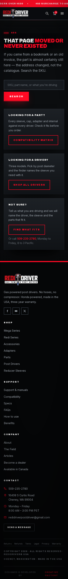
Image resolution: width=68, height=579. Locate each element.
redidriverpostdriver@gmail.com (29, 517)
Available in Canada (16, 469)
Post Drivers (12, 363)
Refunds (18, 544)
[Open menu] (62, 13)
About (7, 442)
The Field (10, 449)
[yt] (16, 311)
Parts (7, 357)
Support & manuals (16, 389)
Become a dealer (15, 462)
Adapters (9, 350)
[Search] (47, 13)
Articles (8, 455)
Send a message (19, 527)
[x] (24, 311)
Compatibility (12, 396)
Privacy (45, 544)
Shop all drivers (29, 185)
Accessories (12, 344)
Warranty (56, 544)
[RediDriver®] (16, 13)
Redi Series (11, 337)
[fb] (7, 311)
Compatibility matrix (33, 140)
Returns (8, 544)
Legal (36, 544)
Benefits (9, 423)
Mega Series (12, 330)
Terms (28, 544)
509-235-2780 (26, 238)
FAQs (7, 409)
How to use (11, 416)
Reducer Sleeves (15, 370)
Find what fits (26, 229)
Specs (8, 403)
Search (16, 96)
